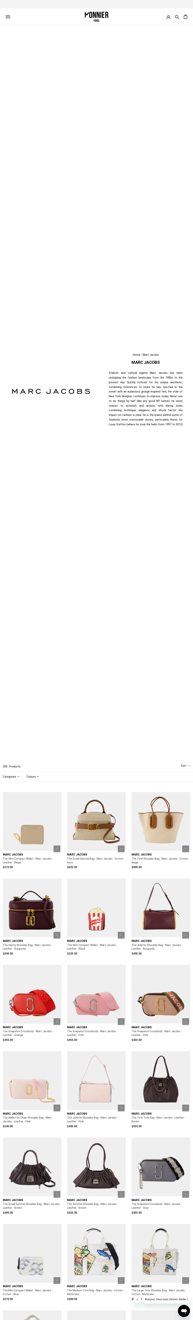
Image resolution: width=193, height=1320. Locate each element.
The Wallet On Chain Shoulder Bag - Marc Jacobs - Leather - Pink (27, 1119)
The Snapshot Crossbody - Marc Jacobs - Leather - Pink (92, 1033)
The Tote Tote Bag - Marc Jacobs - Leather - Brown (158, 1119)
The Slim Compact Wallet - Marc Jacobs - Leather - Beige (28, 860)
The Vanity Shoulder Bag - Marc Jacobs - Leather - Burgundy (27, 947)
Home (136, 354)
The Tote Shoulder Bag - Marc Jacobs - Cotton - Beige (160, 860)
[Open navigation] (8, 16)
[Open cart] (185, 17)
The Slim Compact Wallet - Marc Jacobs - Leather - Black (92, 947)
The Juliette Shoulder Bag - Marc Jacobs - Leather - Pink (92, 1119)
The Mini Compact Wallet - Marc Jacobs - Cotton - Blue (28, 1292)
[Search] (177, 17)
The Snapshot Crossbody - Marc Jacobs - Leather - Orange (28, 1033)
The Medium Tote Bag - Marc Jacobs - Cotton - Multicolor (95, 1292)
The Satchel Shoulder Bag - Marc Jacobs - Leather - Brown (92, 1206)
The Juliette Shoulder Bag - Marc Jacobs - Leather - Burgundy (157, 947)
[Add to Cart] (57, 848)
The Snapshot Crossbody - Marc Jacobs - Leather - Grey (157, 1206)
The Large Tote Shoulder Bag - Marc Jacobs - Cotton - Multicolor (159, 1292)
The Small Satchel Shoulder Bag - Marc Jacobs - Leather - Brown (32, 1206)
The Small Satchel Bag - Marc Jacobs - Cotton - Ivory (96, 860)
